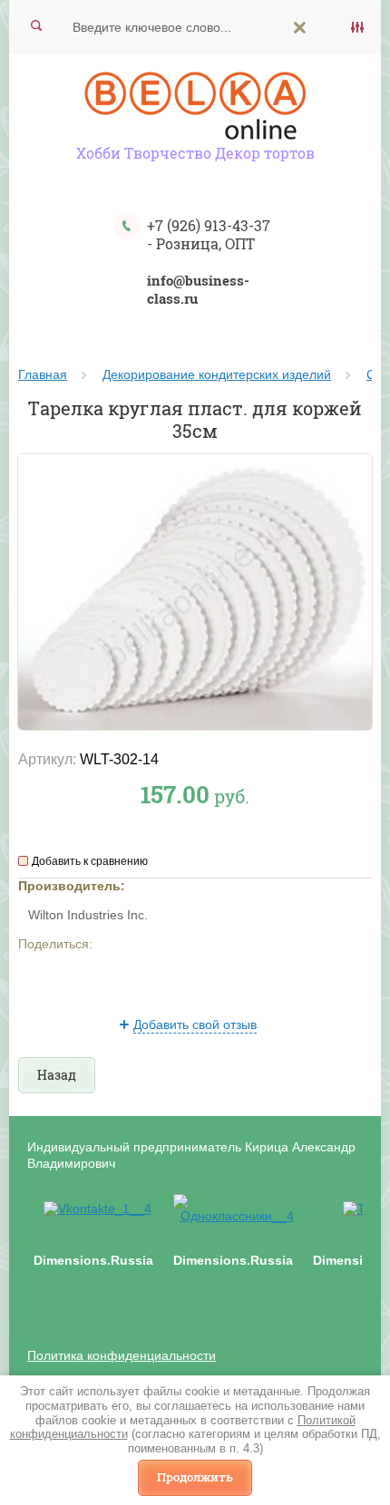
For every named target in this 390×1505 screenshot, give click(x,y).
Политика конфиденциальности (121, 1355)
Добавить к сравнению (90, 861)
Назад (56, 1074)
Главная (42, 374)
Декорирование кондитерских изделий (216, 374)
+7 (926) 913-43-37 (208, 225)
